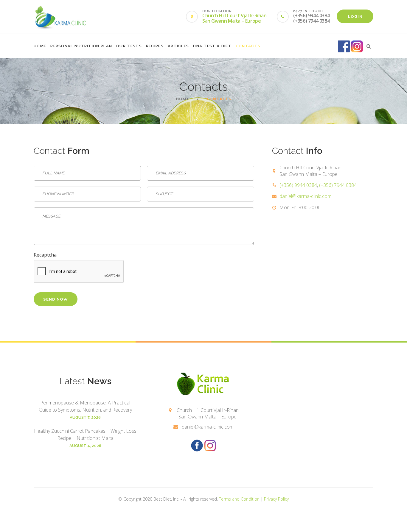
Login (355, 16)
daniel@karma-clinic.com (305, 196)
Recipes (155, 46)
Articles (178, 46)
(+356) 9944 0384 (298, 185)
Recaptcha (45, 254)
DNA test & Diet (212, 46)
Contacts (248, 46)
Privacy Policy (276, 499)
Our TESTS (129, 46)
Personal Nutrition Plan (81, 46)
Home (40, 46)
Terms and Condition (239, 499)
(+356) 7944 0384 (338, 185)
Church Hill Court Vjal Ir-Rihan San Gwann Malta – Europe (234, 18)
